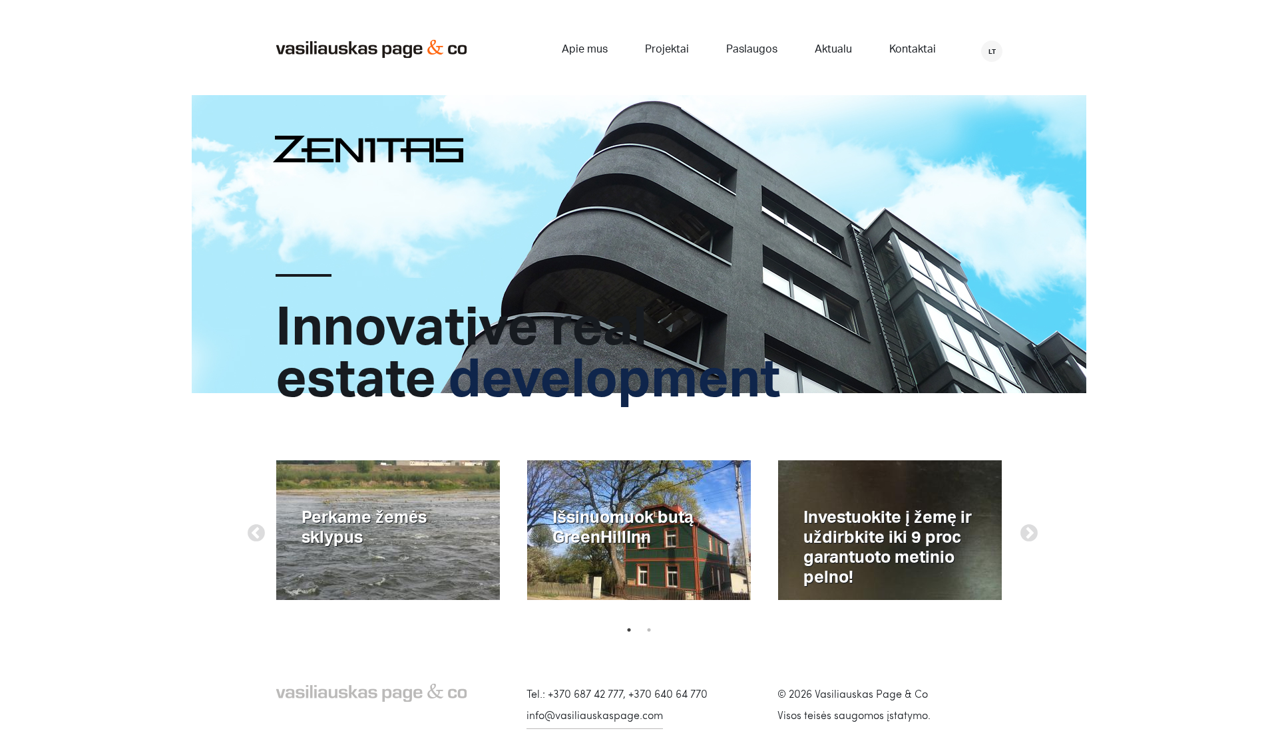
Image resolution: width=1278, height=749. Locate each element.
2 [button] (649, 630)
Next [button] (1025, 530)
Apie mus (585, 50)
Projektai (667, 50)
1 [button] (629, 630)
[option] (388, 530)
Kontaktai (912, 50)
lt (992, 51)
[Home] (371, 50)
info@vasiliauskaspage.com (595, 715)
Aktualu (833, 50)
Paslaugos (751, 50)
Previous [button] (253, 530)
